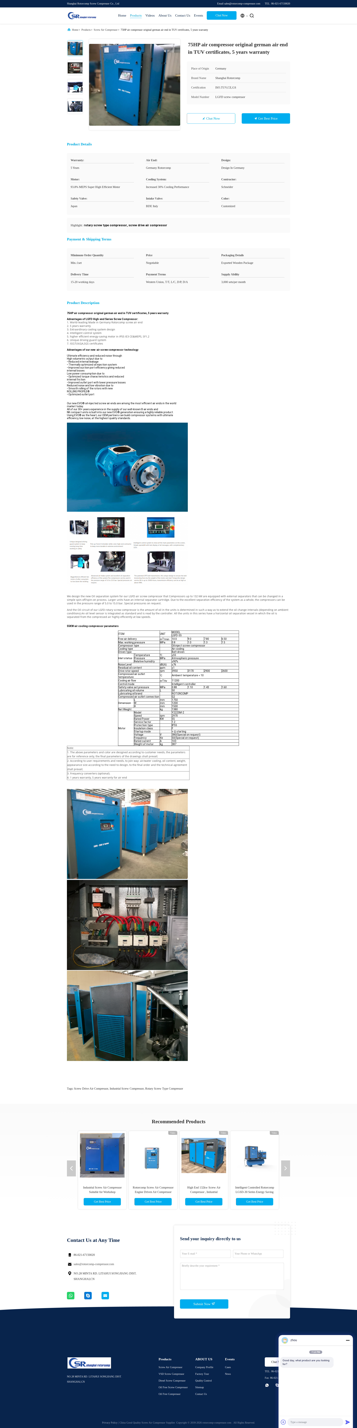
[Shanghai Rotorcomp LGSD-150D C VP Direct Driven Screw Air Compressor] (203, 1155)
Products (136, 15)
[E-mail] (110, 1298)
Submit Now (202, 1304)
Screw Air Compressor (106, 29)
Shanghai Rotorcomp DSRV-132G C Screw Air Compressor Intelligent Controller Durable (254, 1192)
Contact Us (182, 15)
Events (198, 15)
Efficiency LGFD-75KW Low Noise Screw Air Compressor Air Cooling (153, 1192)
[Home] (82, 15)
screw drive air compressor (91, 1088)
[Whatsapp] (75, 1298)
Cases (228, 1367)
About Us (164, 15)
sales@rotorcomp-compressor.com (94, 1264)
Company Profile (204, 1367)
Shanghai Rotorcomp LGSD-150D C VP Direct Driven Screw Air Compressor (203, 1192)
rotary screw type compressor (164, 1088)
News (228, 1374)
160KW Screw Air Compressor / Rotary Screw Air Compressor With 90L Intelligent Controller (102, 1192)
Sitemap (199, 1387)
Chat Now (222, 15)
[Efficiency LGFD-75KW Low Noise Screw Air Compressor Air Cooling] (153, 1155)
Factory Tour (202, 1374)
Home (122, 15)
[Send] (348, 1422)
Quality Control (203, 1380)
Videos (150, 15)
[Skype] (93, 1298)
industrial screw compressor (127, 1088)
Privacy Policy (110, 1422)
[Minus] (347, 1340)
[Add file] (283, 1422)
